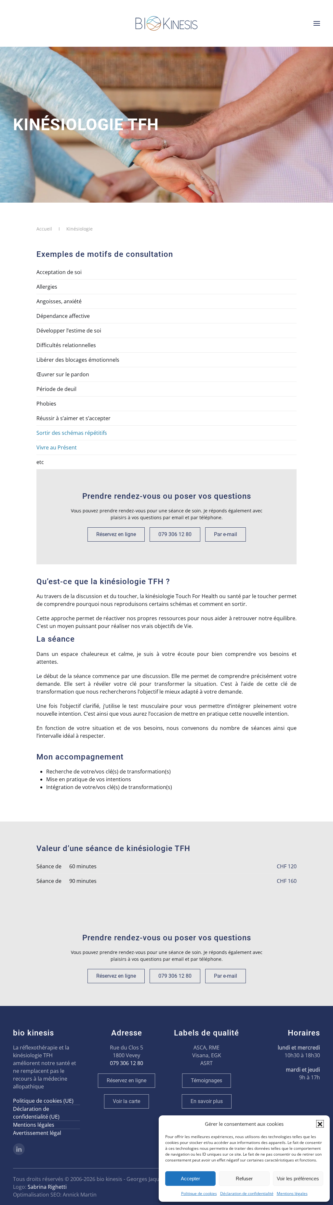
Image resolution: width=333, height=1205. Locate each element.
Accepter (190, 1178)
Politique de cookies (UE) (43, 1100)
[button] (320, 1124)
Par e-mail (225, 534)
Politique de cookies (199, 1193)
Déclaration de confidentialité (246, 1193)
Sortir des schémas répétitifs (71, 432)
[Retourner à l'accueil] (166, 23)
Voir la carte (126, 1101)
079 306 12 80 (175, 534)
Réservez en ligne (116, 534)
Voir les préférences (298, 1178)
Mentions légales (292, 1193)
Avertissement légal (37, 1132)
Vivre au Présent (56, 447)
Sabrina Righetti (47, 1186)
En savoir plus (207, 1101)
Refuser (244, 1178)
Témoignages (206, 1080)
